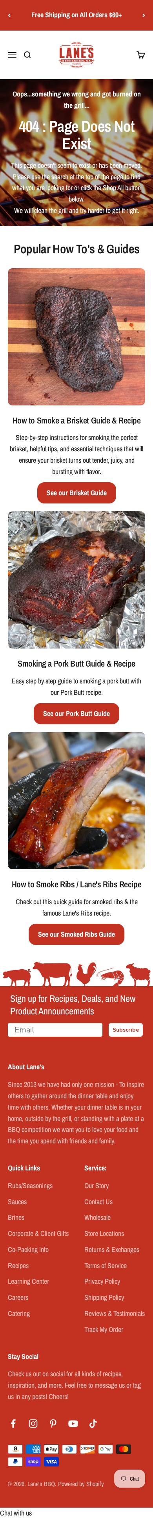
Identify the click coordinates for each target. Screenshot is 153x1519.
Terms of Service (105, 1265)
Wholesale (97, 1217)
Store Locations (104, 1233)
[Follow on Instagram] (33, 1423)
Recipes (18, 1265)
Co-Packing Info (28, 1249)
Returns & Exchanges (111, 1249)
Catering (19, 1313)
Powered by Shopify (81, 1483)
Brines (16, 1217)
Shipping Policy (104, 1297)
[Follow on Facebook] (13, 1423)
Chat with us (16, 1513)
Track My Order (103, 1329)
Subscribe (126, 1030)
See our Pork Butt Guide (76, 713)
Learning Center (28, 1281)
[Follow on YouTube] (73, 1423)
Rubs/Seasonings (30, 1185)
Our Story (96, 1185)
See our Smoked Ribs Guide (76, 934)
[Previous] (9, 15)
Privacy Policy (102, 1281)
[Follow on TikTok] (93, 1423)
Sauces (17, 1201)
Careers (18, 1297)
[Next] (143, 15)
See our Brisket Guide (77, 493)
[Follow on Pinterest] (53, 1423)
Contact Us (98, 1201)
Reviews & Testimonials (114, 1313)
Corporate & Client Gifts (38, 1233)
